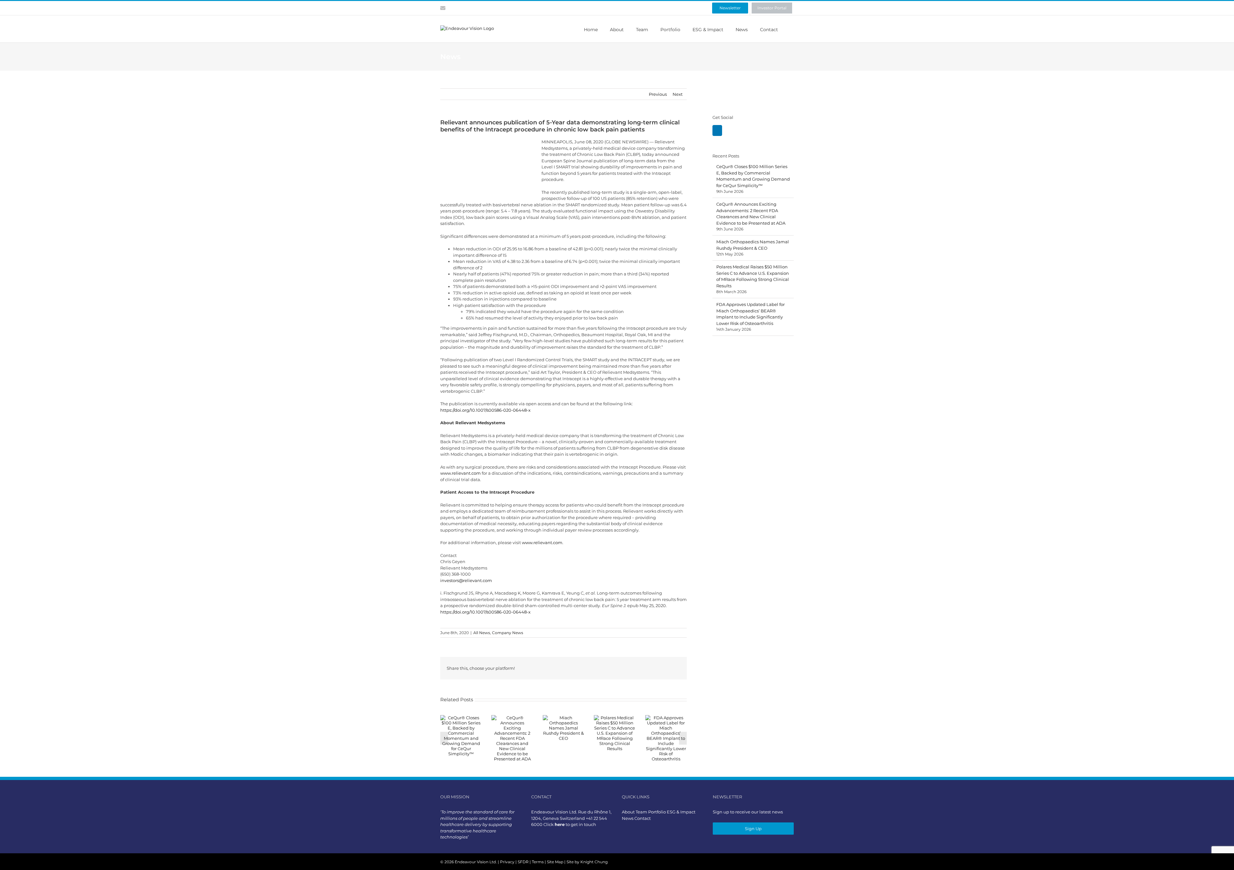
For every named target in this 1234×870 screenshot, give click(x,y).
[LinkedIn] (717, 130)
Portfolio (657, 811)
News (627, 818)
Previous (658, 94)
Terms (538, 861)
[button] (792, 28)
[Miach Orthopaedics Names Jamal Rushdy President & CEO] (563, 717)
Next (678, 94)
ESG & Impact (681, 811)
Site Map (555, 861)
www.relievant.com (460, 473)
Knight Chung (594, 861)
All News (481, 632)
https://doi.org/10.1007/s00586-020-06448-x (485, 410)
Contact (642, 818)
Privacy (507, 861)
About (628, 811)
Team (641, 811)
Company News (507, 632)
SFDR (523, 861)
